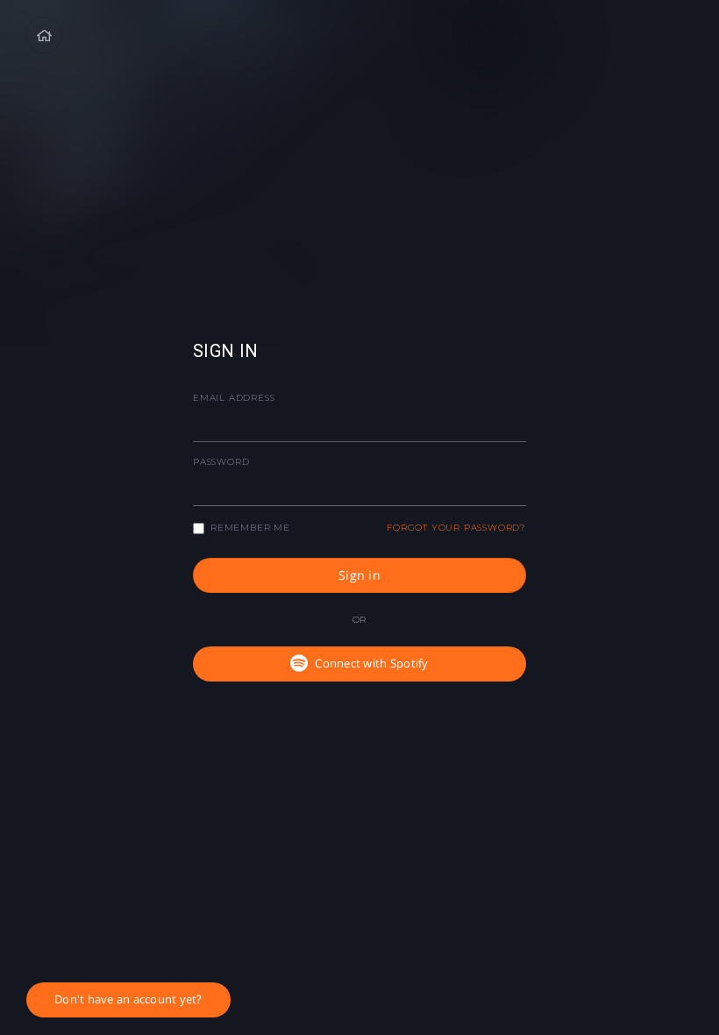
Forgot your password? (456, 527)
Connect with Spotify (371, 663)
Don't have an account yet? (128, 999)
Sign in (359, 575)
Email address (233, 397)
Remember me (250, 527)
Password (221, 462)
